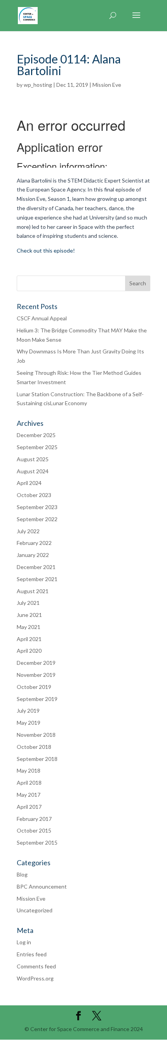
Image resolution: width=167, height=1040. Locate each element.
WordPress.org (35, 978)
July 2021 (28, 602)
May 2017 (28, 794)
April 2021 (29, 639)
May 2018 (28, 770)
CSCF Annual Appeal (42, 318)
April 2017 (29, 806)
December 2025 (36, 435)
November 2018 (36, 734)
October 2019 (34, 686)
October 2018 (34, 746)
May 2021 (28, 627)
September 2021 (37, 579)
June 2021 (29, 614)
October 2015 (34, 830)
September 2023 (37, 507)
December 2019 (36, 662)
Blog (22, 874)
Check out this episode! (46, 250)
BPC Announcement (42, 886)
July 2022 (28, 531)
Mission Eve (106, 84)
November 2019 (36, 674)
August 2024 (33, 471)
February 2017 (34, 818)
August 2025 (33, 459)
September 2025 (37, 447)
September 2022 (37, 519)
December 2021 (36, 567)
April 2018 (29, 782)
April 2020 (29, 650)
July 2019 (28, 710)
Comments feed (36, 966)
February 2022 (34, 542)
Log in (24, 942)
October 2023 (34, 495)
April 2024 (29, 483)
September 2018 (37, 758)
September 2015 (37, 842)
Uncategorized (34, 910)
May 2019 (28, 722)
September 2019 (37, 699)
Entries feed (32, 954)
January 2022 (33, 555)
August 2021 (33, 591)
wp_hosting (38, 84)
